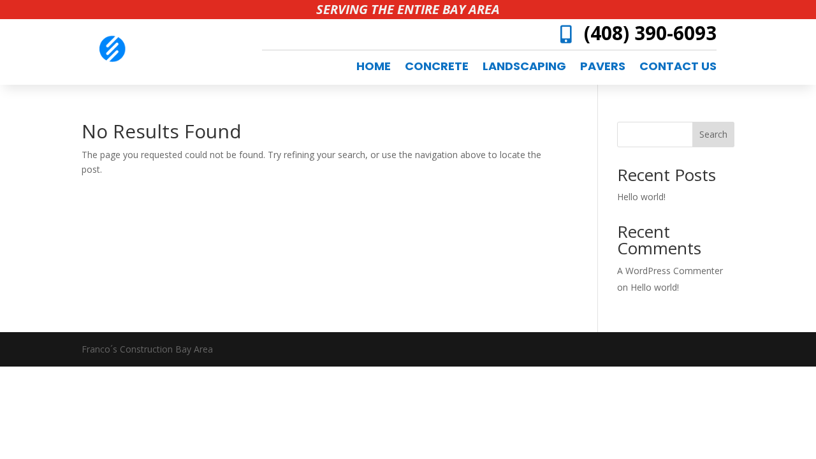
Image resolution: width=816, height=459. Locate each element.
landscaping (524, 68)
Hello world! (641, 197)
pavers (602, 68)
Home (373, 68)
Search (713, 134)
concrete (437, 68)
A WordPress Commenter (670, 271)
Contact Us (678, 68)
